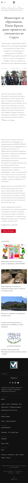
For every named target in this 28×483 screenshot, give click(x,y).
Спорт (3, 421)
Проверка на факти (15, 407)
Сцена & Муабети (11, 421)
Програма (4, 432)
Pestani (22, 455)
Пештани (3, 455)
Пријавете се (14, 378)
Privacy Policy (18, 471)
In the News (11, 455)
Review (8, 458)
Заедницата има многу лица (9, 410)
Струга (8, 404)
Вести (3, 399)
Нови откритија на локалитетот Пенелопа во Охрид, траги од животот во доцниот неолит (13, 288)
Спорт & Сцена (5, 416)
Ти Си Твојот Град (13, 432)
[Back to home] (14, 2)
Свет (20, 404)
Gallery (3, 458)
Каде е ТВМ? (5, 443)
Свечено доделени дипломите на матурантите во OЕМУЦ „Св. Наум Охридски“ (12, 324)
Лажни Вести (5, 407)
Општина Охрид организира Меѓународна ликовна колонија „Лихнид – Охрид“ (14, 352)
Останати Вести (6, 427)
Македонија (14, 404)
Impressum (10, 473)
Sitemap (18, 473)
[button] (2, 2)
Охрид (25, 68)
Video (16, 455)
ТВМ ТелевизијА (15, 467)
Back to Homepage (8, 231)
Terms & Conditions (8, 471)
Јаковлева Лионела (15, 68)
